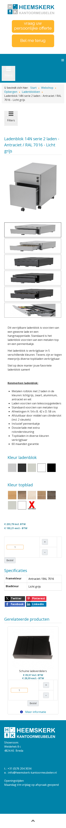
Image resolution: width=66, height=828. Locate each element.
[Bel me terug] (33, 40)
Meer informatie (35, 712)
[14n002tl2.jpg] (33, 188)
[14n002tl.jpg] (32, 245)
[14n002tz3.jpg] (32, 294)
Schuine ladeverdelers (33, 671)
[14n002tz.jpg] (32, 262)
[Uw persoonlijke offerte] (33, 26)
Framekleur (13, 578)
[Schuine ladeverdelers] (33, 648)
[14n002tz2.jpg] (32, 278)
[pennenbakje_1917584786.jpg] (32, 310)
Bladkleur (12, 586)
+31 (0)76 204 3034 (19, 768)
